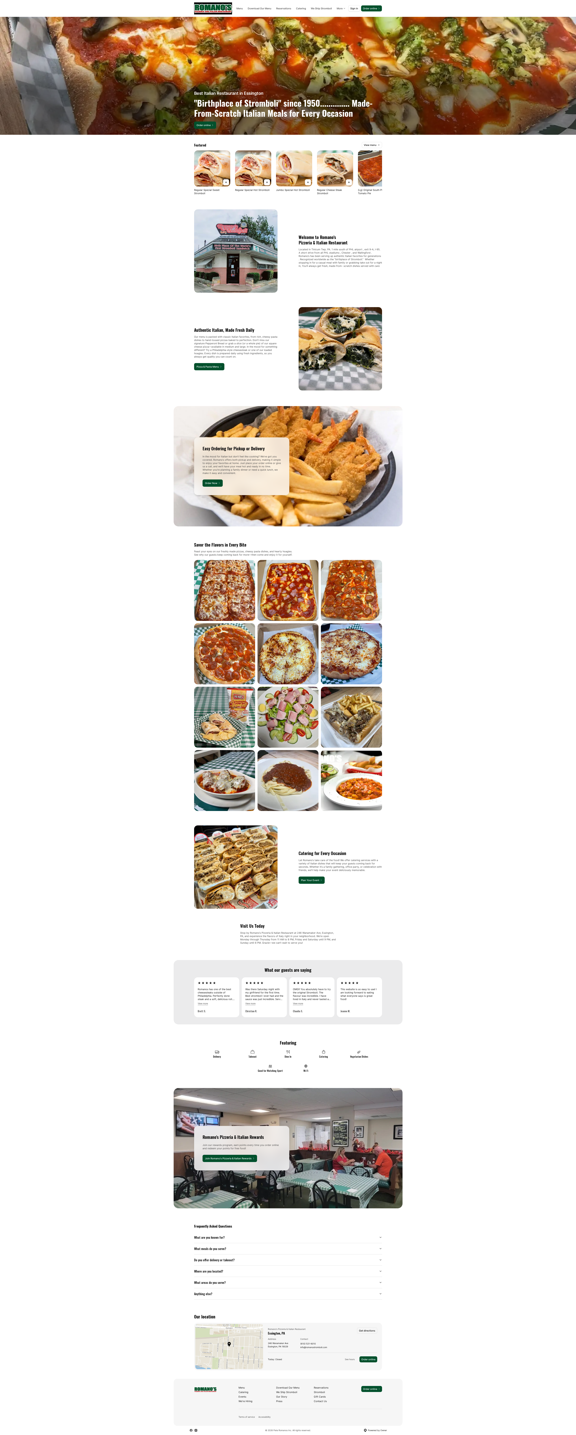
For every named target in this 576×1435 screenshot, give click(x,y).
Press (279, 1401)
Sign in (354, 8)
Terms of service (247, 1417)
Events (242, 1396)
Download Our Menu (259, 8)
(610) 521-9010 (308, 1343)
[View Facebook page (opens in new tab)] (191, 1430)
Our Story (281, 1396)
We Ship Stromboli (321, 8)
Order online (368, 1359)
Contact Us (320, 1401)
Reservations (283, 8)
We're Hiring (245, 1401)
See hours (350, 1359)
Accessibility (264, 1417)
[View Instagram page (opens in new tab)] (196, 1430)
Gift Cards (320, 1396)
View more (203, 1003)
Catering (301, 8)
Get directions (367, 1330)
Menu (239, 8)
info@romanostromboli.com (313, 1347)
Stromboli (319, 1392)
